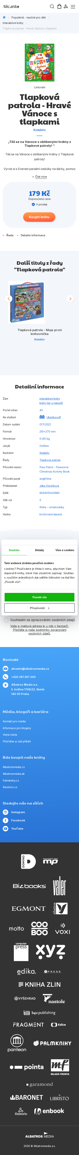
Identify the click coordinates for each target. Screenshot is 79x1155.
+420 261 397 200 (23, 677)
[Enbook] (49, 1111)
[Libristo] (59, 1097)
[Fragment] (29, 1025)
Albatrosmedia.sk (14, 773)
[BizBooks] (29, 886)
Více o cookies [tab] (64, 549)
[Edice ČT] (58, 1025)
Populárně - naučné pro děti (29, 17)
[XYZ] (50, 952)
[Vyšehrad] (25, 998)
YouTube (17, 828)
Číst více (41, 176)
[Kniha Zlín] (39, 984)
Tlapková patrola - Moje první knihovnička (39, 332)
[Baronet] (27, 1097)
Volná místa (10, 734)
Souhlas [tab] (14, 549)
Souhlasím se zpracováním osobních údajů (42, 620)
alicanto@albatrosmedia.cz (30, 668)
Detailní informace (33, 235)
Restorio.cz (10, 787)
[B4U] (39, 1013)
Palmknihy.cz (11, 780)
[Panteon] (17, 1043)
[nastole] (54, 998)
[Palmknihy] (52, 1043)
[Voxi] (62, 928)
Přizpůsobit (37, 608)
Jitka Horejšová (49, 486)
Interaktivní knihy (13, 22)
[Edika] (27, 971)
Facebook (18, 820)
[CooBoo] (39, 928)
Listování (39, 87)
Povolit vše (40, 597)
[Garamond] (39, 1084)
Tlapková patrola (50, 460)
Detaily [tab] (39, 549)
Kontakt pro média (14, 721)
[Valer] (59, 886)
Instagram (18, 812)
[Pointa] (26, 1067)
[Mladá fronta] (60, 1067)
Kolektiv (39, 130)
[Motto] (17, 928)
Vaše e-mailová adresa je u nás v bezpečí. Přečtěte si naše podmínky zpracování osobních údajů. (39, 630)
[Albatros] (60, 908)
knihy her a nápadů (51, 403)
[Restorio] (21, 1111)
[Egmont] (28, 908)
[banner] (24, 6)
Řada (9, 235)
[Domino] (28, 862)
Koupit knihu (39, 217)
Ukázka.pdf (53, 417)
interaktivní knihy (50, 398)
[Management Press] (51, 862)
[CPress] (52, 971)
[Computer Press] (21, 952)
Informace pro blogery (17, 728)
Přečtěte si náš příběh (17, 741)
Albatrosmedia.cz (14, 767)
